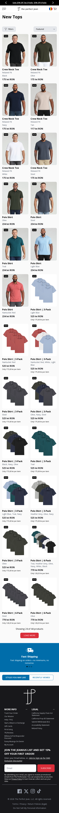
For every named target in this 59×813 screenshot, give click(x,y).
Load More (29, 635)
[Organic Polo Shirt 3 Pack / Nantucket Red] (15, 340)
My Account (8, 745)
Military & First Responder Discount (14, 737)
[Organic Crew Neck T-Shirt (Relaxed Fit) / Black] (15, 50)
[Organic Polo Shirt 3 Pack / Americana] (44, 340)
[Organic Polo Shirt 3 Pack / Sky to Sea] (15, 492)
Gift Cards (8, 726)
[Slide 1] (27, 666)
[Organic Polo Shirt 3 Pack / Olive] (15, 541)
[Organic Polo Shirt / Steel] (44, 198)
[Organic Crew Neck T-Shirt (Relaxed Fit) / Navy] (15, 99)
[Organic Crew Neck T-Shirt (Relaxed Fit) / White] (15, 149)
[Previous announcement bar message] (6, 2)
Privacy (23, 804)
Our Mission (9, 716)
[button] (4, 8)
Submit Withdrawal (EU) (41, 722)
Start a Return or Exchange (14, 723)
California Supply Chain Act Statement (42, 714)
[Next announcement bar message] (53, 2)
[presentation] (29, 655)
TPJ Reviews (8, 733)
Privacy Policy (17, 779)
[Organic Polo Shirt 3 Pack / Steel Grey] (15, 392)
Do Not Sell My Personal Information (29, 808)
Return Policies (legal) (37, 804)
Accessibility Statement (40, 725)
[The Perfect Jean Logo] (27, 9)
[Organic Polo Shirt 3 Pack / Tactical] (15, 442)
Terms (15, 804)
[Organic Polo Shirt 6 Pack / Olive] (44, 594)
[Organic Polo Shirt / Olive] (15, 198)
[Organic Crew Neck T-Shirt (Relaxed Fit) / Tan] (44, 99)
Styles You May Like (16, 677)
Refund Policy (37, 728)
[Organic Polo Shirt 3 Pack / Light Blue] (44, 290)
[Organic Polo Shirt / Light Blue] (44, 244)
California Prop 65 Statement (43, 718)
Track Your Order (11, 713)
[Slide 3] (31, 666)
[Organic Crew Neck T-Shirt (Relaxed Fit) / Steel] (44, 149)
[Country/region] (50, 8)
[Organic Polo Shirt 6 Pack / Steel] (15, 594)
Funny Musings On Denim (14, 741)
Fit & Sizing (8, 729)
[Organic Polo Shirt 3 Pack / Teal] (44, 442)
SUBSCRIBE (46, 768)
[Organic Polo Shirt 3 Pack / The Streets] (44, 392)
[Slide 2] (29, 666)
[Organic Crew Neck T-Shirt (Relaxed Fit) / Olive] (44, 50)
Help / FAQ (8, 719)
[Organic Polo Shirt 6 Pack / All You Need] (44, 541)
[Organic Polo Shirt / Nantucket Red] (15, 290)
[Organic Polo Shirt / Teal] (15, 244)
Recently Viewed (41, 677)
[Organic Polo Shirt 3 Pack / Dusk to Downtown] (44, 492)
